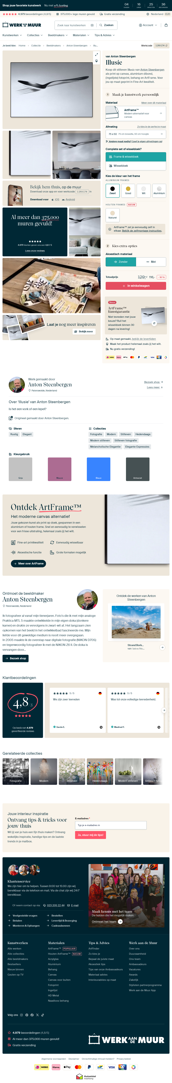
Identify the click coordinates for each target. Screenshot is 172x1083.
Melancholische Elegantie (105, 446)
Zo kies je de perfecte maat (151, 126)
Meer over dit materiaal (153, 102)
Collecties (33, 35)
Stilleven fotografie (126, 440)
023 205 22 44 (55, 905)
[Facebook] (32, 1015)
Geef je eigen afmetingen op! (135, 141)
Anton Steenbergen (123, 56)
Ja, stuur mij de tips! (90, 835)
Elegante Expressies (137, 446)
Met (153, 262)
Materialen (79, 35)
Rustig (14, 434)
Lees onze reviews (35, 250)
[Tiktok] (43, 1015)
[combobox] (72, 25)
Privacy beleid (124, 1058)
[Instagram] (21, 1015)
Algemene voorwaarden (53, 1058)
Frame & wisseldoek (126, 156)
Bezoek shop (152, 382)
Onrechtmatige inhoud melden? (98, 1058)
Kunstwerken (10, 35)
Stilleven (126, 434)
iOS (57, 199)
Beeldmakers (56, 35)
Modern (111, 434)
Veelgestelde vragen (25, 915)
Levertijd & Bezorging (64, 920)
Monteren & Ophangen (26, 925)
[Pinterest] (27, 1015)
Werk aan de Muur (143, 943)
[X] (37, 1015)
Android (70, 199)
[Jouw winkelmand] (166, 25)
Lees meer (153, 387)
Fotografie (96, 434)
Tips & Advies (103, 35)
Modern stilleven (100, 440)
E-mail (75, 905)
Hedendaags (143, 434)
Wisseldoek (121, 166)
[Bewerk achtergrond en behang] (96, 61)
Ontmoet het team (104, 921)
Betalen (17, 920)
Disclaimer (74, 1058)
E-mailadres (82, 818)
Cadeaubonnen (61, 925)
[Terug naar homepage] (22, 24)
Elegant (27, 434)
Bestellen (57, 915)
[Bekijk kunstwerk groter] (96, 55)
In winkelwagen (138, 286)
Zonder (123, 262)
